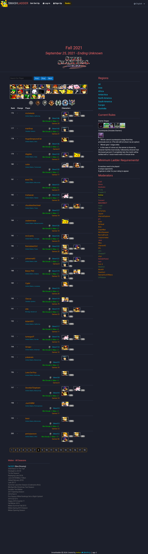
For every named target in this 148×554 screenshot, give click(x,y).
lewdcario (101, 187)
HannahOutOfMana (105, 275)
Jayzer (100, 214)
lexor (27, 418)
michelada (29, 113)
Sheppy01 (102, 253)
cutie (27, 164)
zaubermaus (30, 220)
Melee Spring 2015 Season (18, 508)
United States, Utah (31, 261)
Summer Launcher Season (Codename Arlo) (24, 485)
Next (50, 78)
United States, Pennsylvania (33, 406)
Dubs (100, 222)
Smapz (28, 347)
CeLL (100, 208)
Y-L (99, 198)
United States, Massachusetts (34, 223)
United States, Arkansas (32, 350)
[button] (139, 4)
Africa (101, 91)
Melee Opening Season (16, 510)
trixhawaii (29, 195)
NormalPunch (103, 235)
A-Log (100, 190)
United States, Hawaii (31, 198)
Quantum (101, 272)
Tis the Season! (13, 473)
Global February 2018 (15, 480)
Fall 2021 (11, 466)
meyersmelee (103, 238)
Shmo (100, 184)
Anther (100, 195)
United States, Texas (31, 208)
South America (105, 101)
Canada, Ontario (30, 131)
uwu (99, 251)
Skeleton (101, 267)
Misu (100, 243)
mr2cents (29, 236)
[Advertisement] (74, 25)
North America (105, 98)
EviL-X (100, 264)
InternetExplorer (104, 216)
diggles (28, 154)
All (99, 84)
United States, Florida (32, 339)
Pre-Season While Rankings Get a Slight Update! (25, 496)
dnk (26, 309)
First (37, 78)
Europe (101, 105)
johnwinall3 (30, 258)
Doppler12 (102, 192)
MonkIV (101, 269)
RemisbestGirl (31, 246)
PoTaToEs (102, 211)
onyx (100, 256)
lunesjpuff (29, 336)
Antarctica (103, 94)
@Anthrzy (87, 552)
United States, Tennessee (33, 167)
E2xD (100, 182)
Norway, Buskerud (31, 312)
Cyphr (27, 283)
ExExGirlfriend (103, 259)
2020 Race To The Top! (16, 469)
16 (75, 450)
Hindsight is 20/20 (14, 471)
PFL (99, 248)
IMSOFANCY (102, 203)
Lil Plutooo (102, 277)
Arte (100, 227)
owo (99, 261)
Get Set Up (35, 3)
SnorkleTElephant (32, 388)
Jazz (100, 240)
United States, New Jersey (33, 360)
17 (80, 450)
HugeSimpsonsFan (33, 139)
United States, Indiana (32, 274)
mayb (100, 206)
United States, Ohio (31, 141)
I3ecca (28, 299)
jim (99, 219)
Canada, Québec (30, 301)
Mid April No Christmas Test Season (21, 487)
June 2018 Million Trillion (17, 478)
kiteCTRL (29, 179)
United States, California (32, 116)
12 (56, 450)
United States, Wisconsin (32, 182)
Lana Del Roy (30, 372)
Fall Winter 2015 (14, 503)
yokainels (29, 357)
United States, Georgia (32, 239)
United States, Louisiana (32, 286)
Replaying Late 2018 (15, 475)
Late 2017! (12, 482)
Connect (101, 200)
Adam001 (29, 321)
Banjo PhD (29, 271)
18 (84, 450)
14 (65, 450)
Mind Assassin (103, 232)
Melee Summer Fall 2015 (17, 506)
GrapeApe (102, 230)
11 (51, 450)
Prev (43, 78)
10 (47, 450)
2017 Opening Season (16, 492)
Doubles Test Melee (15, 489)
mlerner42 (102, 246)
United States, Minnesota (33, 421)
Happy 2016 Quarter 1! (16, 501)
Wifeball (101, 224)
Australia (102, 108)
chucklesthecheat (33, 205)
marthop (29, 128)
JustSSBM (29, 403)
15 (70, 450)
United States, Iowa (31, 157)
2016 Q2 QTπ (13, 499)
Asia (100, 88)
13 (61, 450)
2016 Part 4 (12, 494)
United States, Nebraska (32, 375)
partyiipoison (31, 434)
